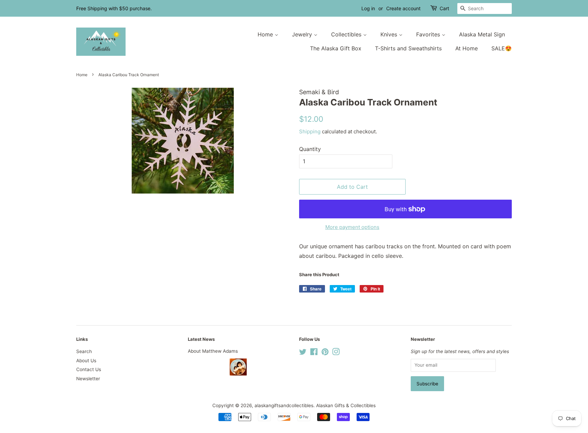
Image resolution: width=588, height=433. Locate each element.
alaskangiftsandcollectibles (284, 405)
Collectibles (347, 34)
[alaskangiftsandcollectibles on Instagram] (336, 353)
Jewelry (303, 34)
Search (84, 351)
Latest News (201, 339)
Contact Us (88, 369)
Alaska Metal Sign (482, 34)
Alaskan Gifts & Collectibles (346, 405)
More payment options (352, 227)
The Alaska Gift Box (335, 48)
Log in (368, 8)
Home (266, 34)
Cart (444, 8)
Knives (389, 34)
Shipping (310, 131)
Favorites (429, 34)
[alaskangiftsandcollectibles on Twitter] (303, 353)
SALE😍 (501, 48)
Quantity (310, 149)
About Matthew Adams (213, 351)
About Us (86, 360)
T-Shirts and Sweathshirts (408, 48)
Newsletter (88, 378)
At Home (466, 48)
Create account (403, 8)
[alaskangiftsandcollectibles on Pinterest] (325, 353)
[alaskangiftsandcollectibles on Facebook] (314, 353)
